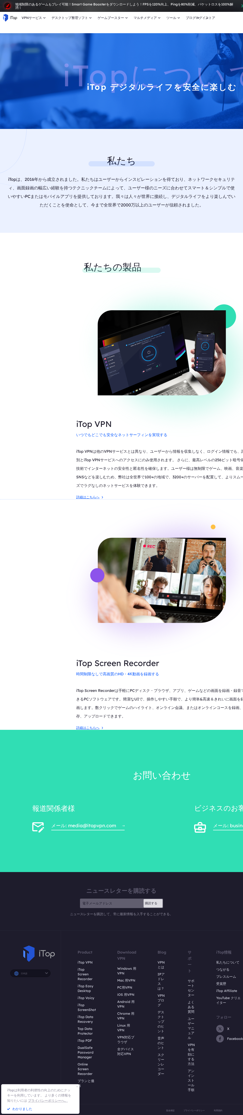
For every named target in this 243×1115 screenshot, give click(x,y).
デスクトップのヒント (161, 1021)
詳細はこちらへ (87, 497)
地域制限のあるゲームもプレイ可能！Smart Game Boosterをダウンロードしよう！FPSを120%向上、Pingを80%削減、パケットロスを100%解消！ (124, 6)
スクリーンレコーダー (161, 1064)
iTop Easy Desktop (85, 988)
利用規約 (218, 1110)
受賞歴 (221, 984)
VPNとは (161, 964)
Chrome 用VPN (125, 1015)
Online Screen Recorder (85, 1069)
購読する (151, 903)
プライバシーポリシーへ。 (48, 1100)
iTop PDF (85, 1040)
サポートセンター (191, 988)
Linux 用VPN (123, 1027)
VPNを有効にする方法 (191, 1054)
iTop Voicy (86, 998)
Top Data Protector (85, 1031)
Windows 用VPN (126, 970)
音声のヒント (161, 1043)
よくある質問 (191, 1007)
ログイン (202, 18)
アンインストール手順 (191, 1080)
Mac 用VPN (126, 980)
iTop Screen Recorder (85, 974)
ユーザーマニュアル (191, 1028)
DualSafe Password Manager (85, 1052)
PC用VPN (124, 987)
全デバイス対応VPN (125, 1051)
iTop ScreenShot (87, 1007)
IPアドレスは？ (161, 981)
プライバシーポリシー (194, 1110)
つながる (222, 969)
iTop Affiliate (226, 991)
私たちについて (227, 962)
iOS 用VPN (125, 994)
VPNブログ (161, 1000)
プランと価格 (86, 1083)
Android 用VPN (126, 1004)
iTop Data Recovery (85, 1019)
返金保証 (170, 1110)
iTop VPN (85, 962)
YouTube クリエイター (228, 1000)
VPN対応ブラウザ (125, 1039)
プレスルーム (226, 976)
